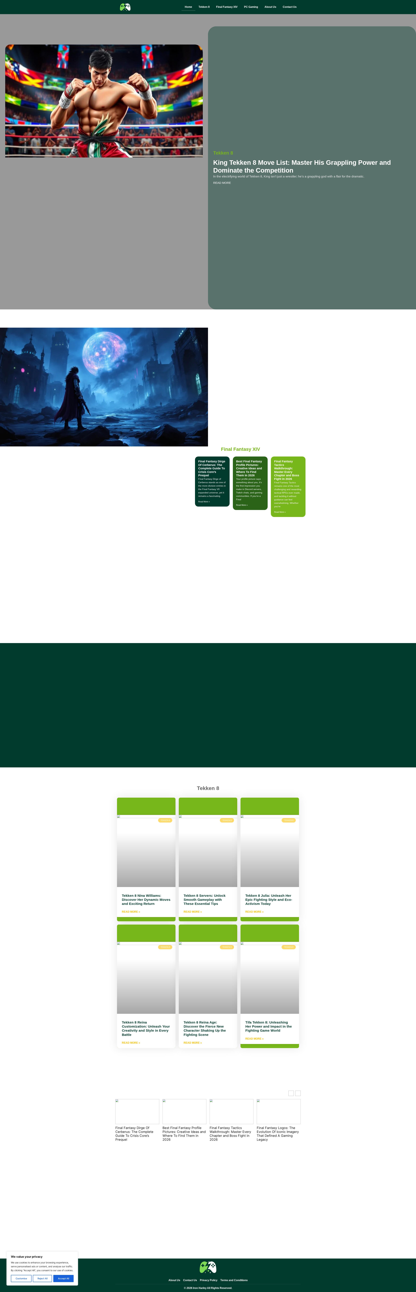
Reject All (42, 1278)
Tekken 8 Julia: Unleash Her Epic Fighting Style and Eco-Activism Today (268, 900)
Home (188, 7)
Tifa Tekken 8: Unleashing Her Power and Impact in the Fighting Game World (268, 1026)
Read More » (204, 502)
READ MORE (222, 182)
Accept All (63, 1278)
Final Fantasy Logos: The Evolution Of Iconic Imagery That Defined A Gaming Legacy (278, 1134)
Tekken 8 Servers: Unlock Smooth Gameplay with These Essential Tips (205, 900)
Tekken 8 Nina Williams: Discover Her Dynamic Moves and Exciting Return (146, 900)
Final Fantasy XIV (227, 7)
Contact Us (290, 7)
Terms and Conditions (234, 1280)
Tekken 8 (204, 7)
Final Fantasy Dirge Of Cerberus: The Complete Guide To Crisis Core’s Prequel (211, 468)
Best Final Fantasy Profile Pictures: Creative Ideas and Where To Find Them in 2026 (249, 468)
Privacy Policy (208, 1280)
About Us (270, 7)
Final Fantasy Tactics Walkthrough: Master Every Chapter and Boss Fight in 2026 (286, 470)
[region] (42, 1268)
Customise (21, 1278)
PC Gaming (251, 7)
